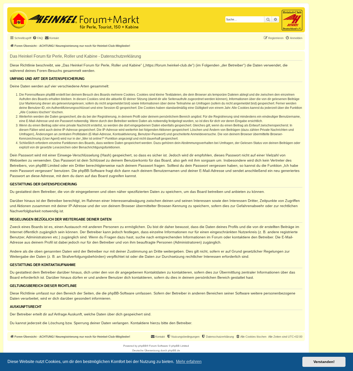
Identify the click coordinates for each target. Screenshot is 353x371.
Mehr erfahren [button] (189, 361)
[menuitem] (38, 38)
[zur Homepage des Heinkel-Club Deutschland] (18, 19)
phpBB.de (174, 350)
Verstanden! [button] (324, 362)
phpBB (142, 345)
